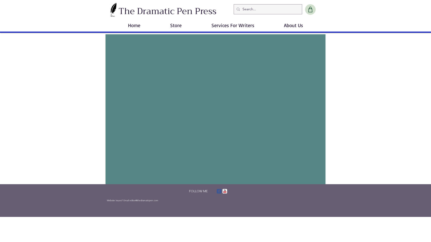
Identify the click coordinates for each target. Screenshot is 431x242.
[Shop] (310, 9)
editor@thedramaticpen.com (144, 200)
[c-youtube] (224, 191)
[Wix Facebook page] (219, 191)
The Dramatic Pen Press (167, 11)
